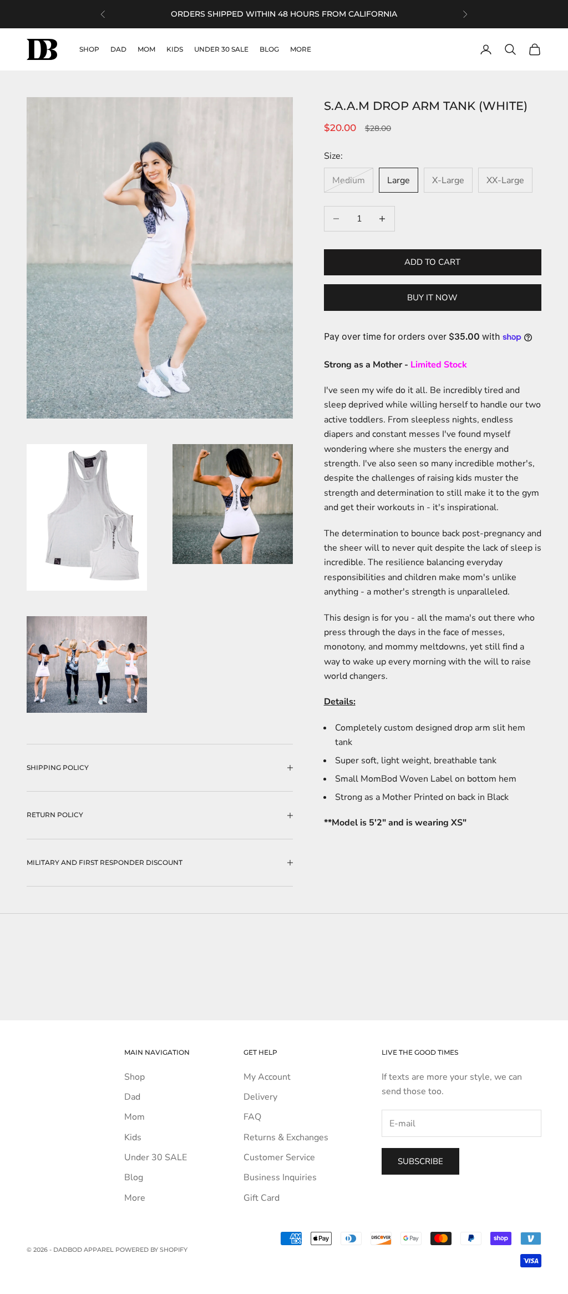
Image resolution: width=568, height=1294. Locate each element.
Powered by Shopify (151, 1249)
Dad (118, 49)
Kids (174, 49)
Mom (146, 49)
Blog (269, 49)
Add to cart (432, 262)
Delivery (260, 1097)
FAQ (252, 1117)
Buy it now (432, 297)
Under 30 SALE (221, 49)
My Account (267, 1077)
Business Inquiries (280, 1177)
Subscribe (420, 1161)
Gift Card (262, 1198)
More (300, 49)
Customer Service (279, 1157)
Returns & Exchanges (286, 1137)
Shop (89, 49)
